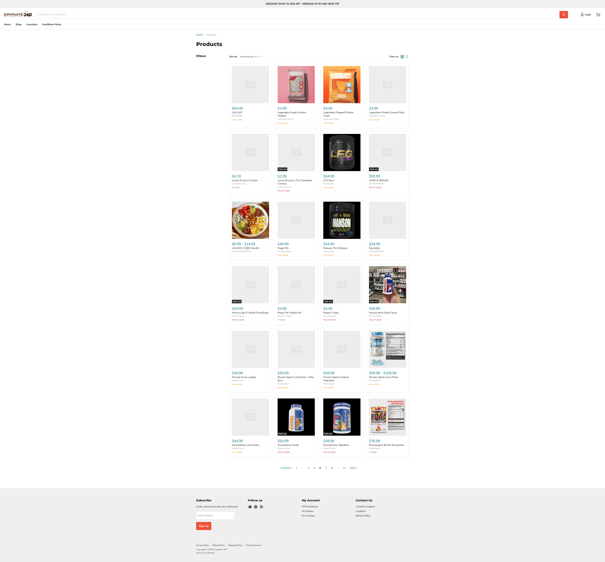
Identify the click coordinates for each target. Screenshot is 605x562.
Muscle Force (238, 380)
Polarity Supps (284, 251)
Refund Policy (363, 515)
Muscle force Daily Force (383, 312)
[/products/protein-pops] (341, 84)
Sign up (204, 526)
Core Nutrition (329, 316)
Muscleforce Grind (288, 445)
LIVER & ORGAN (378, 180)
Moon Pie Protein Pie (290, 312)
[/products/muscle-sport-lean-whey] (387, 349)
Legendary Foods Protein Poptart (292, 114)
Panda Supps (238, 316)
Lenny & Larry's (239, 183)
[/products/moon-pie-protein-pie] (296, 284)
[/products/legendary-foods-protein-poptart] (296, 84)
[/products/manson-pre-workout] (341, 220)
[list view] (406, 57)
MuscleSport (283, 383)
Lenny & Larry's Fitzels (245, 180)
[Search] (563, 14)
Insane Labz (328, 251)
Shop (19, 24)
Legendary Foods (286, 119)
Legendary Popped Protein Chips (338, 114)
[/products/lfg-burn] (341, 152)
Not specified (375, 316)
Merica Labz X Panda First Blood (250, 312)
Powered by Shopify (205, 552)
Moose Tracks (331, 312)
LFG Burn (328, 180)
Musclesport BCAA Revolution (386, 445)
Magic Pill (283, 248)
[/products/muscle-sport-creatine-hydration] (341, 349)
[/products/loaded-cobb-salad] (250, 220)
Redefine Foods (285, 316)
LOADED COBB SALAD (245, 248)
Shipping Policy (235, 545)
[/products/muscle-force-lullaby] (250, 349)
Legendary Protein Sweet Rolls (387, 112)
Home (7, 24)
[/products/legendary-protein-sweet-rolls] (387, 84)
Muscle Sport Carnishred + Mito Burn (296, 378)
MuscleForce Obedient (336, 445)
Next (353, 468)
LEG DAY (237, 112)
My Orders (307, 511)
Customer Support (365, 506)
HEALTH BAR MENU (241, 251)
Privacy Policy (202, 545)
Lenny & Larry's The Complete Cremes (295, 182)
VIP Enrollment (310, 506)
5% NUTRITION (376, 183)
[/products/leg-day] (250, 84)
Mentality (374, 248)
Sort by (233, 56)
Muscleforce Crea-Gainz (245, 445)
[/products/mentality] (387, 220)
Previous (286, 468)
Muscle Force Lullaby (244, 377)
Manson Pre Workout (335, 248)
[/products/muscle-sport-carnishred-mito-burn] (296, 349)
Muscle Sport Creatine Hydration (336, 378)
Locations (31, 24)
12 (344, 468)
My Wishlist (308, 515)
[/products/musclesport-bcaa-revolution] (387, 417)
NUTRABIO (237, 115)
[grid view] (402, 57)
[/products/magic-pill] (296, 220)
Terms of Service (253, 545)
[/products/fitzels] (250, 152)
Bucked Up (328, 183)
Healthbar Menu (51, 24)
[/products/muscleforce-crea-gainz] (250, 417)
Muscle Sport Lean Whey (383, 377)
